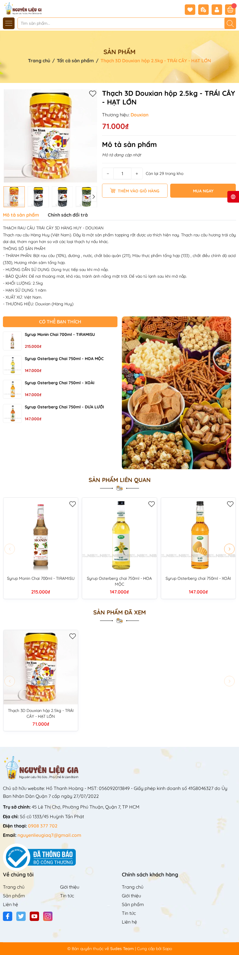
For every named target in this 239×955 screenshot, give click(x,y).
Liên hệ (10, 904)
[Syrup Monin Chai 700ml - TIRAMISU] (12, 341)
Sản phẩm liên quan (120, 479)
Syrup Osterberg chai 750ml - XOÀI (59, 382)
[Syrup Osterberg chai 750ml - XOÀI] (12, 389)
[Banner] (179, 392)
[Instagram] (47, 916)
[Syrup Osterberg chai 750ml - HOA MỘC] (12, 365)
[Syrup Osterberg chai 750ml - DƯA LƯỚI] (12, 413)
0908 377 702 (42, 826)
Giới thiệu (69, 887)
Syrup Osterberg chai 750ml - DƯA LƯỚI (64, 407)
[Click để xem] (50, 136)
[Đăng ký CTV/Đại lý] (205, 9)
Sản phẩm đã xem (119, 612)
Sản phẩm (14, 896)
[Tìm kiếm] (230, 23)
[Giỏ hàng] (230, 9)
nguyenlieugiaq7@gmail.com (49, 835)
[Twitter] (21, 916)
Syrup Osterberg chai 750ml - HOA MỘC (64, 358)
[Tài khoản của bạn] (218, 9)
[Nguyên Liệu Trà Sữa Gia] (21, 8)
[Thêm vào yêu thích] (92, 93)
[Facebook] (7, 916)
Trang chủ (13, 887)
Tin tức (67, 896)
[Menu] (9, 23)
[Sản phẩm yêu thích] (191, 9)
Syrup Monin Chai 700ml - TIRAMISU (60, 334)
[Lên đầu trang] (232, 941)
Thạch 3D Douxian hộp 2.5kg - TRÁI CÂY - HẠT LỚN (41, 713)
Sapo (167, 948)
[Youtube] (34, 916)
